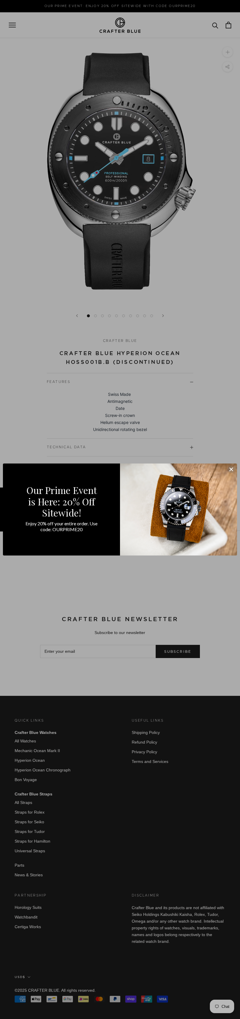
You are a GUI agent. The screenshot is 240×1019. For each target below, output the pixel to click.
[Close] (231, 469)
